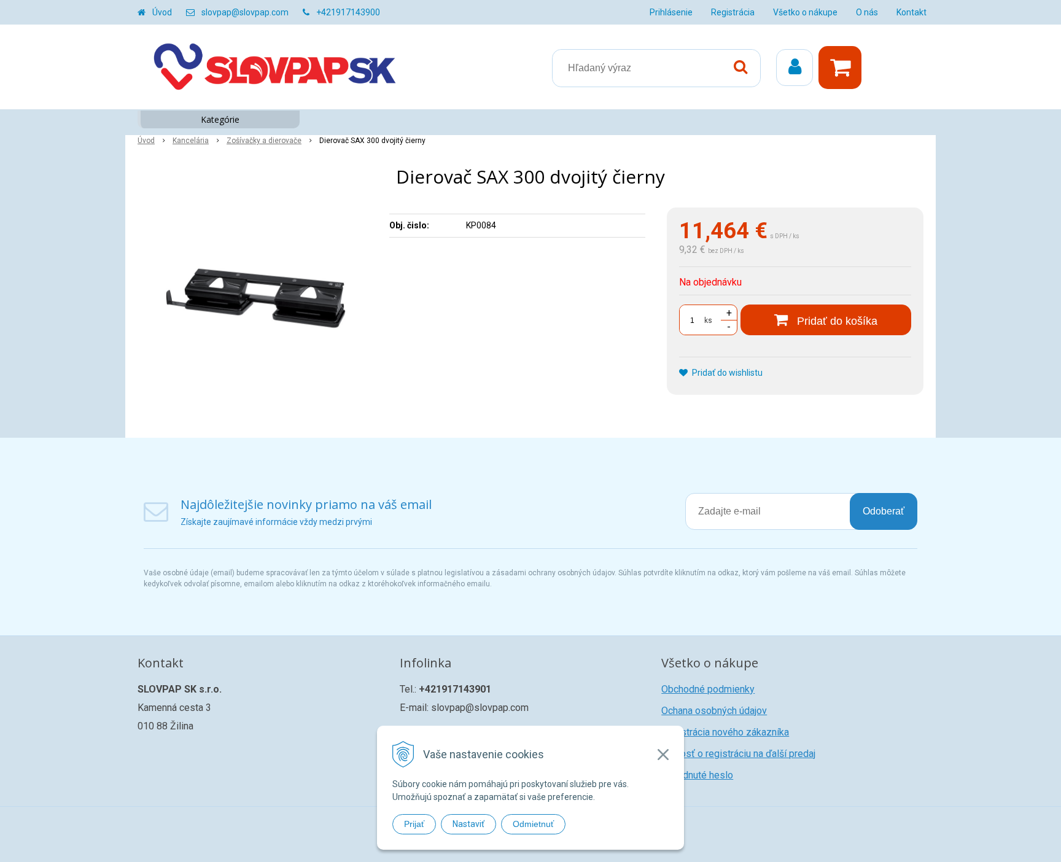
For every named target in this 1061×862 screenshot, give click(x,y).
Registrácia (733, 12)
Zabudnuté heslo (697, 775)
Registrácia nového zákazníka (725, 732)
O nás (867, 12)
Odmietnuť (533, 824)
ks (708, 320)
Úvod (162, 12)
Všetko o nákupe (805, 12)
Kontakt (911, 12)
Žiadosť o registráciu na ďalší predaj (738, 753)
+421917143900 (348, 12)
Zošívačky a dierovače (264, 140)
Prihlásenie (671, 12)
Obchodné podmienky (708, 689)
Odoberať (883, 511)
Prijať (414, 824)
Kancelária (191, 140)
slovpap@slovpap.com (245, 12)
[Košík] (843, 67)
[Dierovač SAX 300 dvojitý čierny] (255, 300)
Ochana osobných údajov (714, 710)
